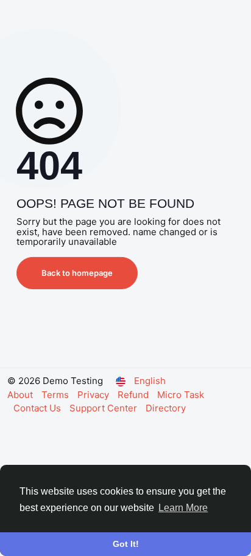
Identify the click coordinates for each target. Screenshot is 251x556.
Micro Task (180, 394)
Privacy (94, 394)
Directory (166, 408)
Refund (134, 394)
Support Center (104, 408)
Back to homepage (77, 273)
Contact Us (38, 408)
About (21, 394)
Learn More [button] (183, 508)
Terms (56, 394)
